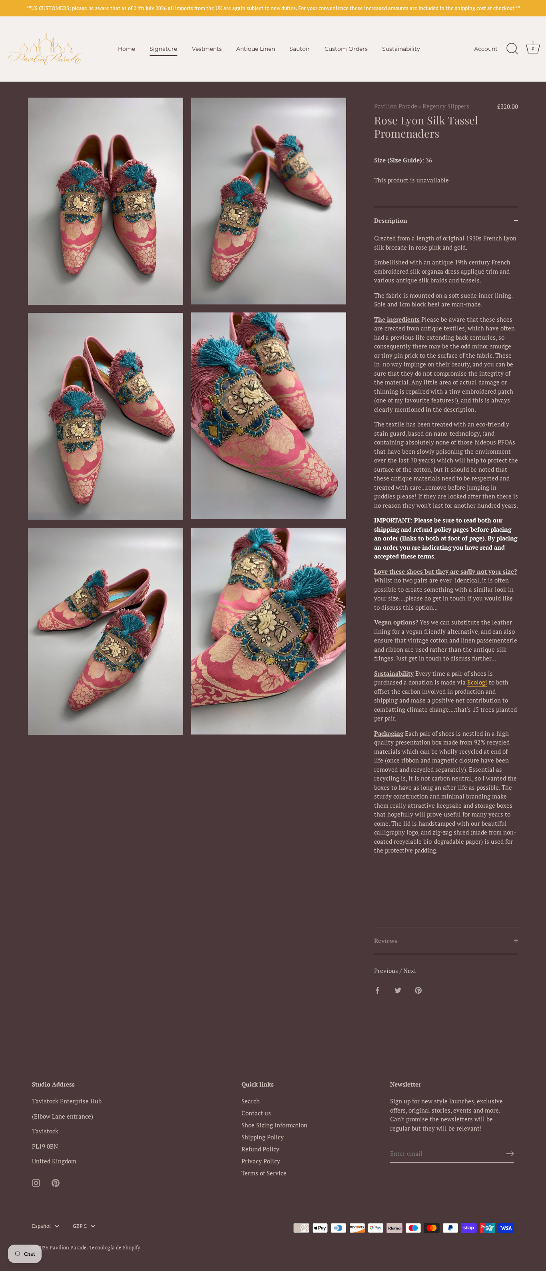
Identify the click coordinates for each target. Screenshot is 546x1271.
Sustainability (401, 49)
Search (250, 1101)
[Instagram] (36, 1182)
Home (126, 49)
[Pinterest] (56, 1182)
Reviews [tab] (385, 941)
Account (486, 49)
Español (41, 1226)
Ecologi (477, 682)
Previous (387, 971)
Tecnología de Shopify (114, 1247)
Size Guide (405, 160)
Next (409, 971)
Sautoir (299, 49)
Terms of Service (264, 1173)
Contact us (256, 1113)
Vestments (207, 49)
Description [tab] (390, 220)
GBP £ (80, 1226)
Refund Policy (260, 1149)
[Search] (512, 49)
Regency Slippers (445, 106)
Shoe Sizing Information (274, 1125)
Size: (399, 160)
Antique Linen (255, 49)
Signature (163, 49)
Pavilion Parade (395, 106)
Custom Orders (346, 49)
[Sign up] (510, 1154)
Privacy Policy (260, 1161)
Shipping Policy (262, 1137)
